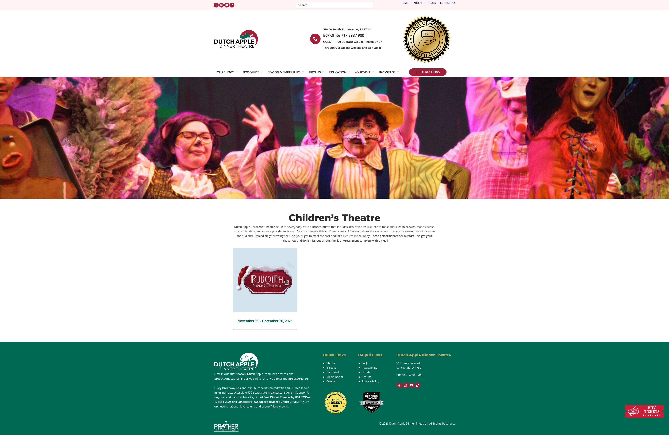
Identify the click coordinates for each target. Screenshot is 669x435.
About (418, 3)
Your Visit (362, 72)
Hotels (366, 372)
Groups (315, 72)
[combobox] (335, 5)
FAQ (364, 363)
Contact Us (448, 3)
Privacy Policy (370, 381)
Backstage (387, 72)
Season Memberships (284, 72)
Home (404, 3)
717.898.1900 (414, 375)
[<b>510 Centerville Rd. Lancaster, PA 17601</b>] (315, 39)
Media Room (334, 377)
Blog (431, 3)
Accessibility (369, 368)
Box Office (251, 72)
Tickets (331, 368)
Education (337, 72)
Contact (331, 381)
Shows (330, 363)
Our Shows (225, 72)
